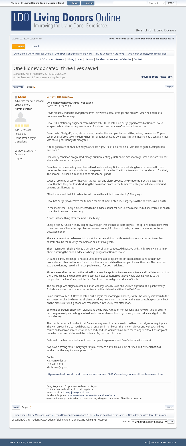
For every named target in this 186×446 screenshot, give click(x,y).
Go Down (18, 87)
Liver (79, 59)
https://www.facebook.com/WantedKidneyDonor (91, 395)
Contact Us (140, 59)
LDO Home (46, 59)
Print (170, 87)
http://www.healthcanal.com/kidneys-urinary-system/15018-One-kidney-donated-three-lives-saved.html (105, 374)
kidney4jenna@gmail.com (76, 392)
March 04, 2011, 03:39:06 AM (59, 96)
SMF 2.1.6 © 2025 (17, 442)
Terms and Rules (158, 442)
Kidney (70, 59)
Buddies (100, 59)
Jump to (126, 421)
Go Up (16, 407)
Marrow (88, 59)
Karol (22, 97)
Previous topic (149, 76)
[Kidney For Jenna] (16, 146)
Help (146, 442)
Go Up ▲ (172, 442)
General (59, 59)
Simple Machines (33, 442)
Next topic (166, 76)
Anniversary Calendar (119, 59)
